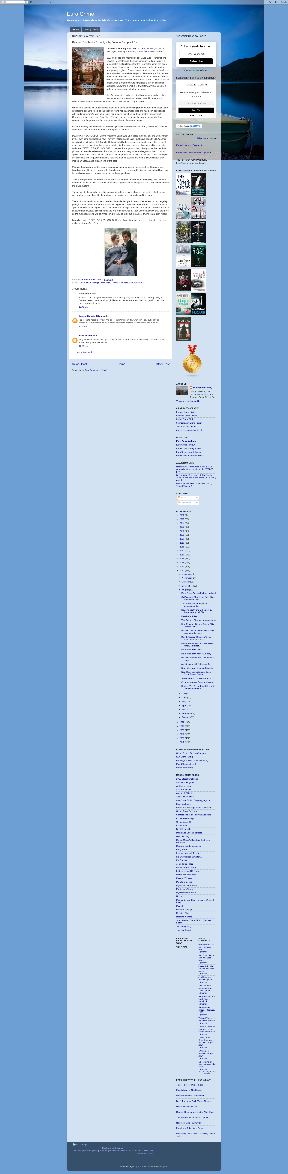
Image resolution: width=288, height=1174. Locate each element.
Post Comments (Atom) (96, 370)
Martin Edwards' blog (186, 875)
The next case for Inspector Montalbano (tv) (194, 604)
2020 (182, 539)
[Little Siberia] (198, 243)
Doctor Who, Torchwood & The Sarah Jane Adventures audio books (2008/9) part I (194, 469)
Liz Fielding (203, 1062)
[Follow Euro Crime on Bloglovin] (189, 127)
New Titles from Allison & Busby (196, 654)
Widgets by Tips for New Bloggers (207, 1072)
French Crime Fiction (186, 412)
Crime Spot (181, 825)
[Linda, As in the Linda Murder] (198, 315)
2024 (182, 523)
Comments (185, 503)
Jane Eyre (105, 283)
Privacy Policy (91, 29)
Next (95, 1151)
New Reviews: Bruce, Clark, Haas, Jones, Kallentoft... (197, 644)
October (186, 582)
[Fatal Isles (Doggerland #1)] (198, 218)
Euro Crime (80, 14)
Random (103, 1151)
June (184, 697)
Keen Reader (85, 336)
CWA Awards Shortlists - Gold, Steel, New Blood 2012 (198, 598)
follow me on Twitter (206, 138)
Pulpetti (179, 906)
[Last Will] (183, 340)
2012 (182, 570)
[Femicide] (183, 218)
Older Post (163, 364)
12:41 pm (83, 307)
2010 (182, 726)
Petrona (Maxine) (184, 767)
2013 (182, 567)
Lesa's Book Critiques (186, 867)
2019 (182, 543)
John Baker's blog (184, 864)
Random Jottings (184, 909)
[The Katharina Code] (183, 267)
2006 (182, 742)
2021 (182, 535)
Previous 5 (114, 1151)
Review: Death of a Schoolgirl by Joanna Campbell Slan (196, 611)
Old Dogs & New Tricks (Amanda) (192, 760)
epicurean (142, 1166)
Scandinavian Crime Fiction (189, 423)
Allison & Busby (183, 789)
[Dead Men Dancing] (198, 195)
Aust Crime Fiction (185, 797)
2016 (182, 555)
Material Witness (184, 878)
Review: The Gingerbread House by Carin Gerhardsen (198, 687)
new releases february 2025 (206, 1009)
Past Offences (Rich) (186, 764)
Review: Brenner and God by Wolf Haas (195, 1112)
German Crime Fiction (186, 416)
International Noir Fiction (188, 853)
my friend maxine (206, 1021)
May (184, 701)
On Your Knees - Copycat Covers (197, 682)
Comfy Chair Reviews (186, 811)
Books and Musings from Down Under (194, 807)
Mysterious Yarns (184, 889)
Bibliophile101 (205, 996)
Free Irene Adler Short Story (189, 1128)
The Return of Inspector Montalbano (198, 620)
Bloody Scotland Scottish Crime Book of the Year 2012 (196, 638)
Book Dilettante (183, 804)
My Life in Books (184, 882)
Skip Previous (135, 1151)
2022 (182, 531)
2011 (182, 722)
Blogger (163, 1166)
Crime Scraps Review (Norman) (191, 753)
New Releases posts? (186, 1107)
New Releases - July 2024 (188, 1123)
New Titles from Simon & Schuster (197, 668)
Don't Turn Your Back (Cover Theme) (194, 1101)
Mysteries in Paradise (186, 885)
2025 (182, 519)
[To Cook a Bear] (183, 242)
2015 (182, 559)
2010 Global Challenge (187, 779)
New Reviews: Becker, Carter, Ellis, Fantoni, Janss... (197, 625)
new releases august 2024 (206, 1042)
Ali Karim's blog (183, 786)
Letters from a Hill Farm (187, 871)
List (79, 1151)
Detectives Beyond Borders (189, 833)
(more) (203, 952)
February (186, 713)
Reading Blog (182, 913)
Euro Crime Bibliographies (188, 448)
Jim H (201, 977)
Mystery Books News (186, 893)
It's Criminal (181, 860)
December (187, 574)
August (185, 590)
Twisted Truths (205, 1018)
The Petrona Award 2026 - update (192, 1117)
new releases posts (205, 978)
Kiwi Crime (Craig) (185, 757)
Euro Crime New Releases (188, 452)
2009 (182, 730)
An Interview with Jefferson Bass (196, 664)
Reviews (138, 283)
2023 (182, 527)
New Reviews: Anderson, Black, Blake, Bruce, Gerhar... (196, 673)
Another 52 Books (184, 793)
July (184, 694)
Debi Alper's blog (184, 829)
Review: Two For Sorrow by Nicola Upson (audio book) (197, 632)
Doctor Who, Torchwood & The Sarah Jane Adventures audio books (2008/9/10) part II (196, 477)
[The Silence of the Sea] (183, 314)
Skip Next (148, 1151)
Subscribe (196, 61)
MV (200, 1051)
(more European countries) (189, 430)
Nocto (179, 896)
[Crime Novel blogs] (192, 377)
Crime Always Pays (185, 818)
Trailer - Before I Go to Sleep (190, 1085)
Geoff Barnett (204, 944)
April (184, 705)
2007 (182, 738)
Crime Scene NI (183, 822)
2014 (182, 562)
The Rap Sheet (183, 930)
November (187, 578)
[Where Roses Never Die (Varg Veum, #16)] (183, 291)
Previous (87, 1151)
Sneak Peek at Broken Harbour (196, 678)
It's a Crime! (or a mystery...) (189, 857)
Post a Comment (84, 352)
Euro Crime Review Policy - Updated (193, 153)
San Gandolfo (205, 955)
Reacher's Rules (189, 616)
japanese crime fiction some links (206, 1030)
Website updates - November (190, 1096)
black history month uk (204, 1000)
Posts (183, 497)
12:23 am (83, 346)
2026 (182, 515)
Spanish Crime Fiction (186, 426)
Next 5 (124, 1151)
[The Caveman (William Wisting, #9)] (198, 291)
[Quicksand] (198, 266)
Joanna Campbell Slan (143, 48)
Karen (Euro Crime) (202, 387)
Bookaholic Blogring (112, 1148)
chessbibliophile (205, 966)
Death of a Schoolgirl (89, 283)
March (185, 709)
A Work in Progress (185, 782)
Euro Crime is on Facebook (189, 145)
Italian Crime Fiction (185, 419)
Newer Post (79, 364)
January (186, 717)
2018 (182, 547)
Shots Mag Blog (183, 926)
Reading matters (184, 917)
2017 (182, 551)
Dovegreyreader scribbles (188, 846)
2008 (182, 734)
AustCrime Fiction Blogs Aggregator (193, 800)
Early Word (181, 850)
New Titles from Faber (191, 650)
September (187, 586)
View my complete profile (188, 401)
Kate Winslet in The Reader (189, 1090)
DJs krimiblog (182, 836)
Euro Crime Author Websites (189, 456)
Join (74, 1151)
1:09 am (83, 326)
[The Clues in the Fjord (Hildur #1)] (183, 194)
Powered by (189, 70)
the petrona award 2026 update (205, 988)
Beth (200, 1007)
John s (201, 985)
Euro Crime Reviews (186, 445)
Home (76, 29)
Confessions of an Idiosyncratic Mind (193, 815)
